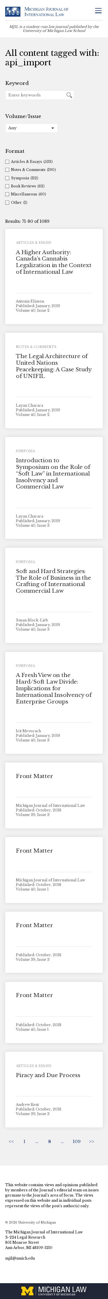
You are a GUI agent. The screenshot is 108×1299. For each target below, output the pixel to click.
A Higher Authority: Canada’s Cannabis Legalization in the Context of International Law (54, 262)
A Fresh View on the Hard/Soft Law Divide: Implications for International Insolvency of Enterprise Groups (54, 688)
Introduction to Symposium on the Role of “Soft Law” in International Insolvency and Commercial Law (53, 473)
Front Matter (34, 776)
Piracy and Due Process (48, 1075)
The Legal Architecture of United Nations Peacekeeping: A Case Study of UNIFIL (54, 366)
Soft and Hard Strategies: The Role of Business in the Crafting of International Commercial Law (53, 581)
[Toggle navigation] (98, 11)
